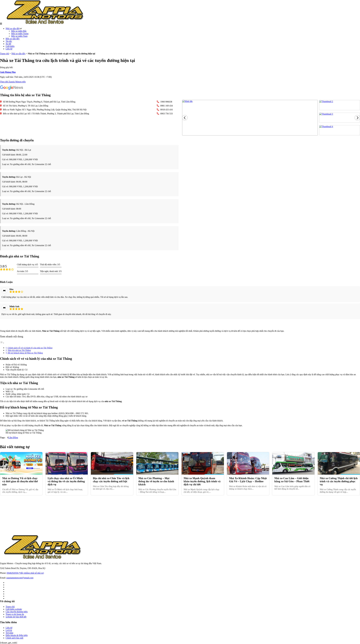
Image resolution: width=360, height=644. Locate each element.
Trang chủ (4, 53)
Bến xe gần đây (13, 38)
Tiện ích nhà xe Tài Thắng (19, 350)
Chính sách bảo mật (14, 638)
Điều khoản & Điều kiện (17, 635)
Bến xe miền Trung (19, 33)
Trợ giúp (9, 633)
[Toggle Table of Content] (2, 343)
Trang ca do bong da (15, 614)
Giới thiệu (10, 46)
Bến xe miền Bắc (19, 31)
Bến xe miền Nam (19, 36)
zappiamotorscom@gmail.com (19, 578)
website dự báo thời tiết (16, 617)
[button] (1, 24)
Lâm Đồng (13, 437)
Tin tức (9, 41)
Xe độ (8, 44)
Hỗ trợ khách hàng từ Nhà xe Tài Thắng (25, 353)
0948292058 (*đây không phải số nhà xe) (25, 573)
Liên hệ (9, 49)
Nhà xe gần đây (13, 28)
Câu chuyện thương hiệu (17, 611)
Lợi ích (9, 630)
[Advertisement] (84, 515)
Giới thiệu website (14, 609)
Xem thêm (180, 324)
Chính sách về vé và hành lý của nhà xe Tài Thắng (30, 347)
